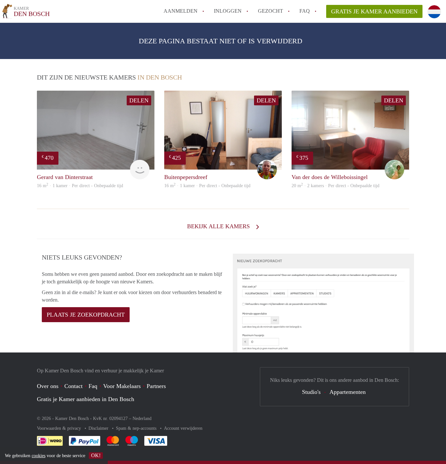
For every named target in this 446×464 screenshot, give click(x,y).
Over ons (47, 386)
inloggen (228, 11)
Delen (139, 100)
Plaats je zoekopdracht (86, 314)
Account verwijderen (183, 428)
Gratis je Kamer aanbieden (374, 11)
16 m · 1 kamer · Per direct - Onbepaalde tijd (80, 185)
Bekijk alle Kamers (219, 226)
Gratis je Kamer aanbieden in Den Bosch (85, 399)
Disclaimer (99, 428)
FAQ (304, 11)
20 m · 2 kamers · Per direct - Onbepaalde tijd (335, 185)
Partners (156, 386)
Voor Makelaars (122, 386)
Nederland (142, 418)
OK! (96, 455)
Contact (73, 386)
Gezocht (270, 11)
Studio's (311, 392)
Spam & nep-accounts (137, 428)
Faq (92, 386)
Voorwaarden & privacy (59, 428)
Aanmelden (181, 11)
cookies (38, 455)
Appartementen (347, 392)
